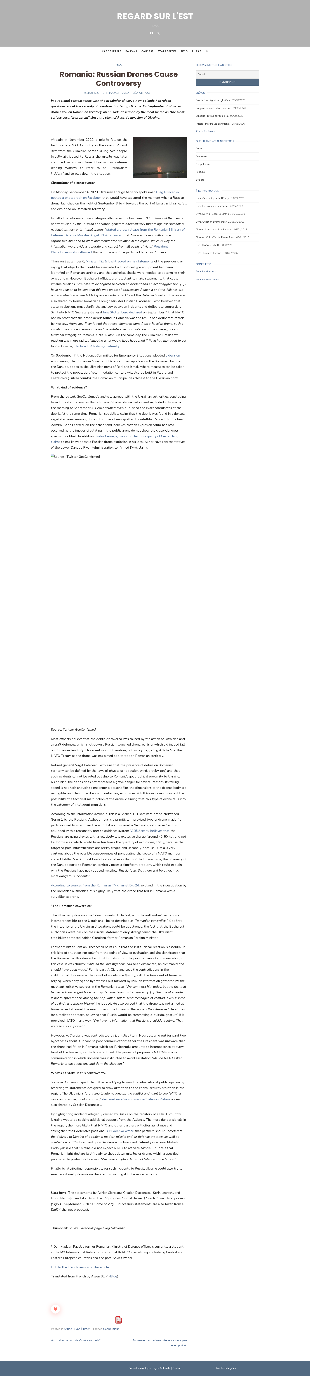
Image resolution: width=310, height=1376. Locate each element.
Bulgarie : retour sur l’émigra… (212, 116)
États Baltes (167, 51)
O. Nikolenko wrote (120, 1131)
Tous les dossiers (206, 271)
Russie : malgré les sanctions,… (213, 123)
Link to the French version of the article (80, 1267)
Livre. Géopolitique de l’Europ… (213, 198)
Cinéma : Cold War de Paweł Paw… (216, 237)
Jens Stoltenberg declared (122, 312)
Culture (200, 148)
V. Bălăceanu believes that (150, 831)
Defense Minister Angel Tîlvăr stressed (93, 235)
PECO (184, 51)
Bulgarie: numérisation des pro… (214, 108)
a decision (173, 355)
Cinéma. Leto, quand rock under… (214, 229)
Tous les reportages (207, 279)
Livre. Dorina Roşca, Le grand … (213, 214)
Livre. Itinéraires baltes (209, 245)
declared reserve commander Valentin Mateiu (136, 1099)
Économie (201, 156)
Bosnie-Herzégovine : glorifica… (214, 100)
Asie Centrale (111, 51)
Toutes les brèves (205, 131)
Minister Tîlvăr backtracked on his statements (119, 261)
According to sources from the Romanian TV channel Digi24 (95, 885)
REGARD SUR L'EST (155, 16)
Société (200, 179)
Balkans (131, 51)
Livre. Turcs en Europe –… (210, 253)
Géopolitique (203, 164)
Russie (196, 51)
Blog (113, 1276)
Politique (201, 172)
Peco (119, 64)
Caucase (147, 51)
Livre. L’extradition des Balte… (212, 206)
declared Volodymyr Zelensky (97, 346)
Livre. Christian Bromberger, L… (213, 221)
